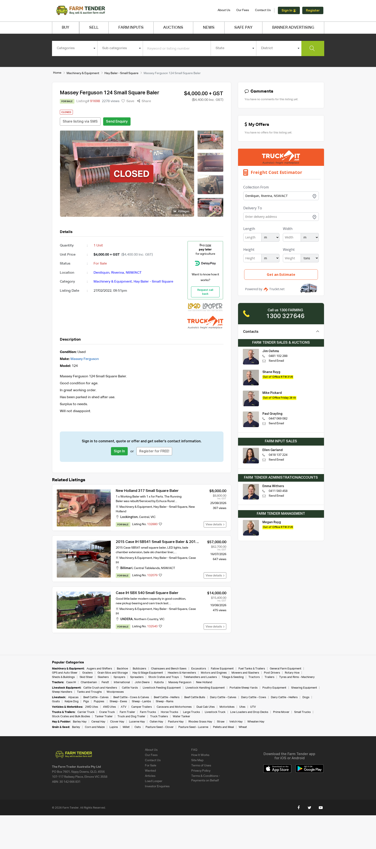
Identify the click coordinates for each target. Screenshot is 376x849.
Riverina (117, 273)
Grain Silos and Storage (112, 672)
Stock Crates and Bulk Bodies (71, 716)
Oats (137, 727)
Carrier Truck (85, 712)
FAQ (194, 749)
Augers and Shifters (99, 668)
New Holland (204, 682)
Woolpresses (115, 692)
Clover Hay (117, 721)
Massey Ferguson (84, 359)
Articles (150, 775)
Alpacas (73, 697)
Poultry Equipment (274, 687)
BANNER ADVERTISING (293, 28)
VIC (153, 517)
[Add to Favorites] (160, 524)
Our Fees (242, 10)
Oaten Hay (156, 721)
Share (146, 101)
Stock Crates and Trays (163, 677)
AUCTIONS (173, 28)
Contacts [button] (250, 332)
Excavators (198, 668)
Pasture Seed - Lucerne (193, 727)
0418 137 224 (278, 454)
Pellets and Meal (223, 727)
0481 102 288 (278, 356)
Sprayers (119, 677)
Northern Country (146, 619)
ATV (123, 707)
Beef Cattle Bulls (194, 697)
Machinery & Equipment (83, 73)
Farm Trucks (148, 712)
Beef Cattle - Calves (96, 697)
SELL (94, 28)
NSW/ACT (134, 273)
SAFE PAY (243, 28)
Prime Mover (281, 712)
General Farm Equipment (285, 668)
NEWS (209, 28)
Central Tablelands (147, 568)
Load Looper (153, 781)
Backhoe (122, 668)
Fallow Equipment (222, 668)
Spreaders (137, 677)
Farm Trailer (127, 712)
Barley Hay (80, 721)
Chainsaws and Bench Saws (168, 668)
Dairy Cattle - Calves (223, 697)
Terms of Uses (201, 765)
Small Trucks (302, 712)
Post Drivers (272, 672)
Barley (76, 727)
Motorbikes (227, 707)
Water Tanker (181, 716)
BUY (65, 28)
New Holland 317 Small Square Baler (147, 491)
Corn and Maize (95, 727)
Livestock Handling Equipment (205, 687)
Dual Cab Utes (205, 707)
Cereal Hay (98, 721)
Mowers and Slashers (245, 672)
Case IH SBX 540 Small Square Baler (147, 593)
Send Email (276, 360)
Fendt (105, 682)
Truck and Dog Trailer (131, 716)
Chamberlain (89, 682)
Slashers (103, 677)
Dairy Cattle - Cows (253, 697)
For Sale (150, 765)
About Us (224, 10)
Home (57, 72)
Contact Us (263, 10)
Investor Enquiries (157, 786)
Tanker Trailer (104, 716)
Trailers (269, 677)
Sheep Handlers (62, 692)
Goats (56, 701)
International (122, 682)
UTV (253, 707)
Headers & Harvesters (182, 672)
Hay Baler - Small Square (121, 73)
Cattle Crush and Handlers (100, 687)
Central (144, 517)
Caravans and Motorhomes (174, 707)
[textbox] (74, 48)
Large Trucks (191, 712)
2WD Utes (91, 707)
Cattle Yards (130, 687)
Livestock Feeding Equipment (162, 687)
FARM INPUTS (131, 28)
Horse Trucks (169, 712)
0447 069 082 (278, 418)
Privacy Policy (200, 770)
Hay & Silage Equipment (148, 672)
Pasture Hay (176, 721)
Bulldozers (139, 668)
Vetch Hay (236, 721)
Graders (87, 672)
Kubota (159, 682)
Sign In (287, 10)
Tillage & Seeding (233, 677)
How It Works (200, 755)
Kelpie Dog (72, 701)
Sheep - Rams (164, 701)
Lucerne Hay (137, 721)
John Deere (142, 682)
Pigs (86, 701)
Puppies (99, 701)
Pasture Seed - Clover (160, 727)
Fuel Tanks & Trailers (251, 668)
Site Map (197, 760)
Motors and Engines (214, 672)
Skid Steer (86, 677)
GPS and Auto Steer (64, 672)
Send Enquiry (117, 121)
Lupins (113, 727)
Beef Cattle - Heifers (167, 697)
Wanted (150, 770)
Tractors (254, 677)
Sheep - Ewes (118, 701)
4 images (183, 211)
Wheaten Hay (255, 721)
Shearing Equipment (304, 687)
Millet (126, 727)
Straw (221, 721)
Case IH (71, 682)
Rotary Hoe (292, 672)
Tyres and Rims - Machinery (297, 677)
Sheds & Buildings (63, 677)
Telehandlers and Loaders (200, 677)
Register (313, 10)
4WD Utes (109, 707)
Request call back (205, 292)
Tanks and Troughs (89, 692)
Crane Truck (107, 712)
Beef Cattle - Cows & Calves (131, 697)
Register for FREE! (154, 451)
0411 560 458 (278, 491)
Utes (242, 707)
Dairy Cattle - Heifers (284, 697)
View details (214, 524)
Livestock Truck (215, 712)
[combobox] (74, 48)
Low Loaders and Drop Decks (249, 712)
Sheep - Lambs (141, 701)
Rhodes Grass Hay (200, 721)
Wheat (243, 727)
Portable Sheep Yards (244, 687)
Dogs (305, 697)
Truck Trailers (159, 716)
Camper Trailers (141, 707)
